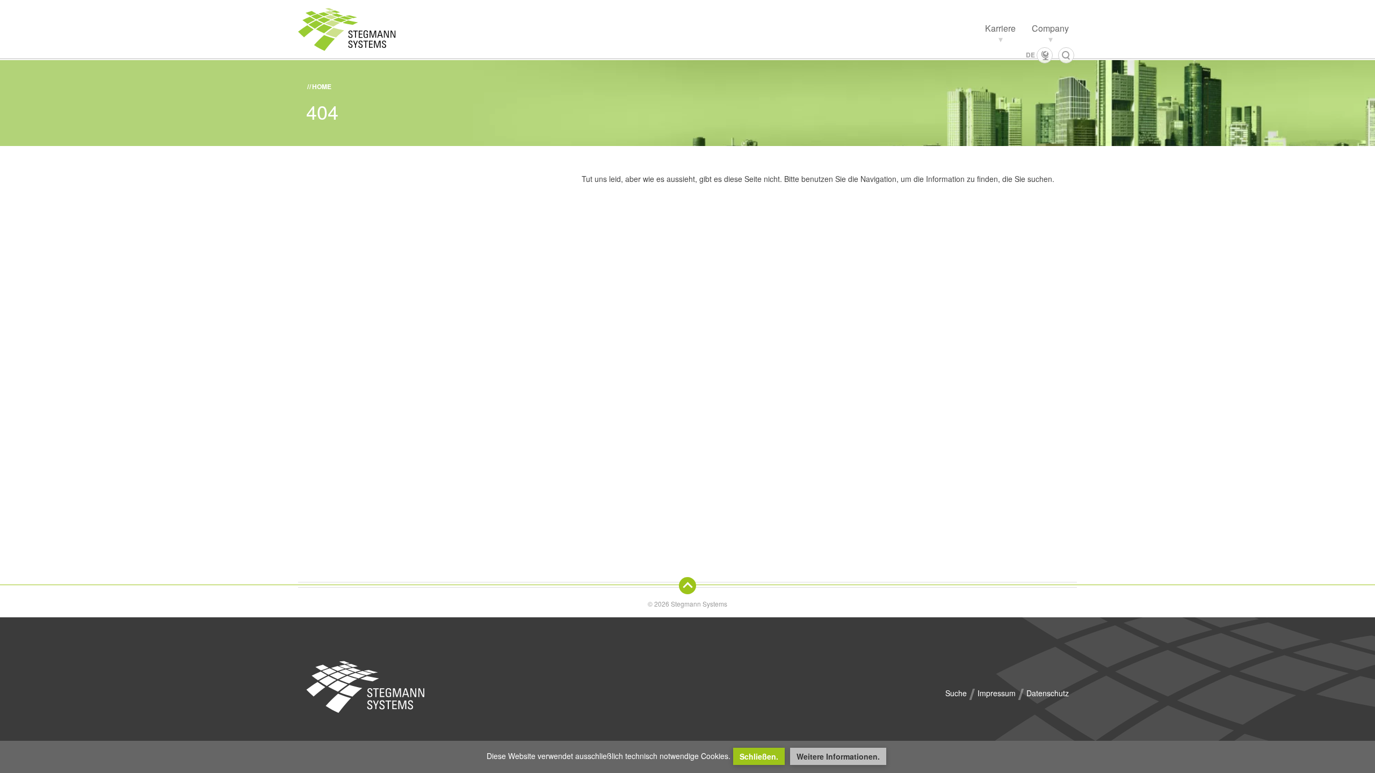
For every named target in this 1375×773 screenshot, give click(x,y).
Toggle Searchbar (1066, 55)
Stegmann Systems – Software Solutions (357, 29)
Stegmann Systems (365, 687)
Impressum (997, 693)
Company (1050, 28)
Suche (956, 693)
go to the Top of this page (687, 585)
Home (321, 86)
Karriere (1000, 28)
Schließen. (759, 756)
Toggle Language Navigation (1045, 55)
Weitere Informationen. (838, 756)
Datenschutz (1047, 693)
